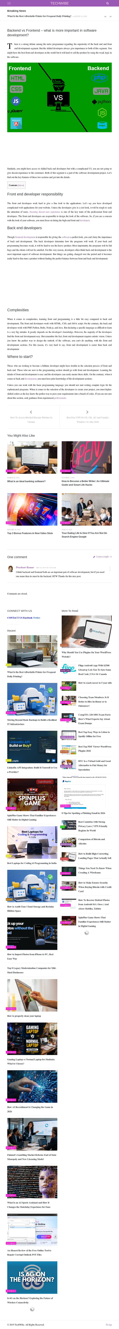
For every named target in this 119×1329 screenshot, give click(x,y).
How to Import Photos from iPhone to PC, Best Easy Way (30, 956)
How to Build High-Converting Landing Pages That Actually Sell (94, 856)
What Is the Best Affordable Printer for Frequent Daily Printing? (31, 674)
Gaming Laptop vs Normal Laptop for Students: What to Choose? (31, 1061)
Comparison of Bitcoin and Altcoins (91, 841)
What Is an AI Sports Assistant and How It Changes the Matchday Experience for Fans (28, 1205)
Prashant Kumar (25, 567)
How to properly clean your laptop (24, 1015)
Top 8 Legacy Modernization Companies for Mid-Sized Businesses (31, 970)
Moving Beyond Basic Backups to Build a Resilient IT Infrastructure (40, 16)
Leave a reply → (104, 556)
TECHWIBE (59, 3)
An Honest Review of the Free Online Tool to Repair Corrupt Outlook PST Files (29, 1252)
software (66, 236)
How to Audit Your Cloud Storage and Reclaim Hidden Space (30, 909)
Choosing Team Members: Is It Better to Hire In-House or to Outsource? (93, 701)
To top (109, 1324)
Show (21, 185)
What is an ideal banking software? (26, 481)
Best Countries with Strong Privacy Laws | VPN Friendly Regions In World (92, 826)
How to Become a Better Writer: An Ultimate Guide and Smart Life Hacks (85, 483)
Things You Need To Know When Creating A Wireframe (94, 870)
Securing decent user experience (45, 211)
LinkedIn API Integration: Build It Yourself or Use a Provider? (32, 770)
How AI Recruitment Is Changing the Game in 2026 (30, 1109)
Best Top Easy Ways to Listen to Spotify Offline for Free (94, 734)
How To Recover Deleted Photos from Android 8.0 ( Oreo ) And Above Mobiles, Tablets (94, 904)
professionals (60, 397)
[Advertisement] (58, 142)
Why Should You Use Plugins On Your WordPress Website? (86, 654)
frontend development (25, 236)
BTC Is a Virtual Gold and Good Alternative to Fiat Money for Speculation (94, 765)
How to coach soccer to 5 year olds (95, 682)
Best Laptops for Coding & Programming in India (32, 863)
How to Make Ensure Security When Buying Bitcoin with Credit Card (94, 887)
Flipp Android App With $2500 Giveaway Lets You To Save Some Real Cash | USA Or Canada (94, 670)
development (30, 378)
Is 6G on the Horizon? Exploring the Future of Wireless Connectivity (30, 1300)
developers (85, 220)
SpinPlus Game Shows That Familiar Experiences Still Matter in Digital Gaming (31, 817)
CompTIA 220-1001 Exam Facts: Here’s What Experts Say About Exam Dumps (94, 719)
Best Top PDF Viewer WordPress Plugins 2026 (94, 748)
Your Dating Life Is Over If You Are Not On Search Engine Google (84, 535)
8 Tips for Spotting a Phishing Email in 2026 (83, 813)
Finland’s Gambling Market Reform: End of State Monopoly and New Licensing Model (31, 1157)
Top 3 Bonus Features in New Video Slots (30, 533)
